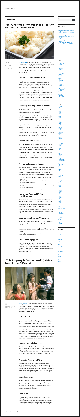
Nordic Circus (10, 9)
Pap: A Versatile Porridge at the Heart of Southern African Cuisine (29, 26)
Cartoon (60, 126)
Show (60, 202)
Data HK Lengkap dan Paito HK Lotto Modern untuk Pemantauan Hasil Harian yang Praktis (66, 44)
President (60, 197)
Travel (60, 211)
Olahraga (60, 188)
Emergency (61, 143)
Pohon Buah (61, 193)
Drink (60, 140)
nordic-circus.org (23, 62)
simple (12, 66)
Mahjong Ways (60, 246)
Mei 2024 (60, 93)
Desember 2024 (61, 84)
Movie (6, 304)
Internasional (61, 159)
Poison (60, 195)
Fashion (60, 147)
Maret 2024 (61, 95)
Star (59, 206)
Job (59, 163)
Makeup (60, 171)
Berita (60, 117)
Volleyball (60, 217)
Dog (59, 139)
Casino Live (60, 239)
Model (60, 177)
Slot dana (59, 241)
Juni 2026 (60, 65)
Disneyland (61, 138)
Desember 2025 (61, 70)
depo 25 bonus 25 (61, 254)
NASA (60, 184)
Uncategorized (61, 213)
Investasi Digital (62, 160)
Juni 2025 (60, 77)
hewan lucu (61, 156)
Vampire (60, 214)
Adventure (60, 106)
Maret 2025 (61, 80)
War (59, 218)
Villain (60, 216)
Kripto (60, 169)
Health (60, 155)
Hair (59, 153)
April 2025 (60, 79)
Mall (59, 172)
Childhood (60, 129)
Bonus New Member (61, 249)
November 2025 (61, 72)
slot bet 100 (60, 231)
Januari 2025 (61, 83)
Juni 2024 (60, 91)
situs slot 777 (60, 251)
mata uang (60, 174)
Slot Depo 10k (60, 236)
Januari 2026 (61, 69)
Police (60, 196)
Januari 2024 (61, 97)
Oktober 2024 (61, 86)
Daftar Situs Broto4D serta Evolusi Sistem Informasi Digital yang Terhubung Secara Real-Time (66, 36)
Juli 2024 (60, 90)
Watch (60, 219)
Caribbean (60, 124)
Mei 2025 (60, 78)
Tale (9, 307)
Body (59, 118)
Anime (60, 111)
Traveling (60, 212)
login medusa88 (61, 259)
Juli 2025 (60, 75)
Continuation (61, 132)
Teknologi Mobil (62, 208)
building (60, 122)
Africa (6, 65)
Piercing (60, 191)
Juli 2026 (60, 64)
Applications (61, 112)
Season (60, 201)
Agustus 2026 (61, 63)
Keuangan (60, 166)
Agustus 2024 (61, 89)
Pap (9, 66)
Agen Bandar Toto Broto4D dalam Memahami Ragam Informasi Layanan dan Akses (66, 30)
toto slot (59, 256)
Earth (60, 142)
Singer (60, 203)
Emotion (60, 144)
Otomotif (60, 190)
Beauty (60, 116)
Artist (60, 113)
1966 (6, 306)
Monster (60, 179)
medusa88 (59, 261)
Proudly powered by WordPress (17, 411)
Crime (60, 134)
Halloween (60, 154)
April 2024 (60, 94)
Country (60, 133)
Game (60, 150)
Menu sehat (61, 175)
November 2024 (61, 85)
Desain (60, 135)
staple (10, 68)
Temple (60, 209)
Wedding (60, 221)
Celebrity (60, 127)
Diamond (60, 137)
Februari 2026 (61, 68)
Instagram (60, 158)
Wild (59, 222)
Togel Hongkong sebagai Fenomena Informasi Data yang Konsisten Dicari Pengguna (66, 40)
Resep (60, 200)
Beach (60, 115)
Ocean (60, 187)
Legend (60, 170)
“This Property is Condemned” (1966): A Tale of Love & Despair (29, 262)
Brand (60, 121)
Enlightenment (61, 145)
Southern (6, 68)
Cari (58, 18)
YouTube (60, 223)
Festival (60, 148)
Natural (60, 185)
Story (59, 207)
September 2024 (62, 88)
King (59, 168)
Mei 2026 (60, 67)
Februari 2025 (61, 81)
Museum (60, 182)
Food (11, 65)
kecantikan (61, 164)
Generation (61, 152)
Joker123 (59, 244)
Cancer (60, 123)
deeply (8, 65)
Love (14, 306)
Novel (60, 186)
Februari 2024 (61, 96)
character (60, 128)
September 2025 (62, 74)
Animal (60, 110)
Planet (60, 192)
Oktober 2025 (61, 73)
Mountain (60, 180)
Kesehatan (60, 165)
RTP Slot (59, 234)
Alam (59, 107)
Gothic (11, 306)
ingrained (7, 66)
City (59, 131)
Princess (60, 198)
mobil (60, 176)
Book (59, 119)
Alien (59, 108)
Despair (8, 306)
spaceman (60, 205)
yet (12, 68)
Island (60, 161)
